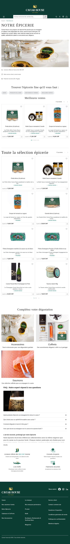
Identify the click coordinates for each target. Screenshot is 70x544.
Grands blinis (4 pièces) (52, 213)
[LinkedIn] (67, 489)
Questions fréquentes (55, 510)
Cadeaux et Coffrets (8, 513)
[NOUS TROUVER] (63, 16)
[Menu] (4, 16)
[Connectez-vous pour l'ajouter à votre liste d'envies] (21, 106)
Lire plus (5, 444)
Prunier (27, 509)
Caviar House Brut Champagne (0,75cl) (18, 284)
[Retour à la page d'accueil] (35, 9)
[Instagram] (63, 489)
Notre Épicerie (6, 509)
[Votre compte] (59, 16)
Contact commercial (54, 504)
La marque (28, 500)
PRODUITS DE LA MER (15, 92)
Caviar (4, 500)
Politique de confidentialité (56, 519)
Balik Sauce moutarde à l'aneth (35, 126)
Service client (52, 500)
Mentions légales (53, 523)
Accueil (3, 20)
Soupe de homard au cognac (57, 126)
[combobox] (28, 16)
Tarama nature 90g (52, 284)
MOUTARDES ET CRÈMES (31, 92)
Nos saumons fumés (8, 504)
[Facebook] (59, 489)
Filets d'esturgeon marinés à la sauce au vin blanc (18, 248)
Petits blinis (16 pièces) (12, 126)
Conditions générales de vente (57, 514)
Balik (26, 513)
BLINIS (4, 92)
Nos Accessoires (7, 518)
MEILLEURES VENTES (47, 92)
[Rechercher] (45, 16)
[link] (12, 121)
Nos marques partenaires (33, 504)
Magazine (28, 524)
